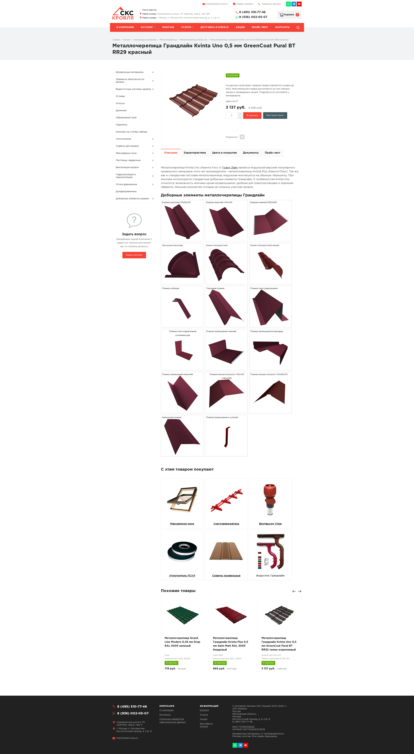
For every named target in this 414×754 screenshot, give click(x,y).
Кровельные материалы (130, 72)
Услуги (186, 27)
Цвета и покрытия (224, 153)
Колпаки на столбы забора (131, 132)
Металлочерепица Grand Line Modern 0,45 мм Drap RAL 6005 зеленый (182, 642)
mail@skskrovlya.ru (217, 4)
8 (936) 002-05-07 (253, 17)
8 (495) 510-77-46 (252, 12)
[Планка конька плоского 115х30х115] (270, 411)
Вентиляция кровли (127, 167)
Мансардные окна (126, 153)
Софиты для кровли (127, 146)
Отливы (120, 96)
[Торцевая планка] (226, 325)
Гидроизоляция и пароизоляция (126, 176)
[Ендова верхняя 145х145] (226, 239)
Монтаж (168, 27)
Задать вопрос (244, 4)
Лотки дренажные (126, 184)
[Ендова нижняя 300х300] (270, 239)
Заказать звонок (271, 4)
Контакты (282, 27)
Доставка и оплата (215, 27)
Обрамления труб (126, 118)
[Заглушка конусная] (182, 282)
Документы (251, 153)
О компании (125, 27)
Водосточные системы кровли (133, 89)
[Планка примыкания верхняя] (182, 411)
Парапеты (121, 125)
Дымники (121, 111)
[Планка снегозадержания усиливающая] (182, 368)
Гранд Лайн (230, 168)
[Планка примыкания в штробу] (226, 454)
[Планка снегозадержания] (270, 325)
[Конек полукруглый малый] (270, 282)
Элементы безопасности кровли (130, 80)
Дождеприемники (126, 192)
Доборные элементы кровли (132, 199)
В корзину (252, 115)
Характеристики (195, 153)
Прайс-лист (260, 27)
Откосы (120, 103)
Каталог (147, 27)
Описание (170, 153)
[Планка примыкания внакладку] (270, 368)
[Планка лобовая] (182, 325)
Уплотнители (123, 139)
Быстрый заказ (275, 115)
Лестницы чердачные (128, 160)
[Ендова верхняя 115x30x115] (182, 239)
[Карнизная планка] (182, 454)
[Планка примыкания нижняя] (226, 368)
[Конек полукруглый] (226, 282)
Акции (240, 27)
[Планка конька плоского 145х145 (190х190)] (226, 411)
